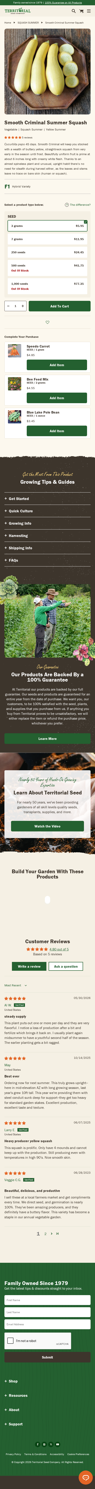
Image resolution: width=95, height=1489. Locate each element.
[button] (13, 137)
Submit (47, 1357)
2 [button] (45, 1234)
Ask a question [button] (66, 966)
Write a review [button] (29, 966)
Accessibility (57, 1454)
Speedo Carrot (38, 346)
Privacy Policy (13, 1454)
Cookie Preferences (78, 1454)
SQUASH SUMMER (28, 22)
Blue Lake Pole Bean (43, 412)
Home (7, 22)
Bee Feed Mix (37, 379)
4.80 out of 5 (59, 949)
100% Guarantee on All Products (63, 2)
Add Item (57, 365)
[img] (15, 998)
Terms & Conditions (35, 1454)
